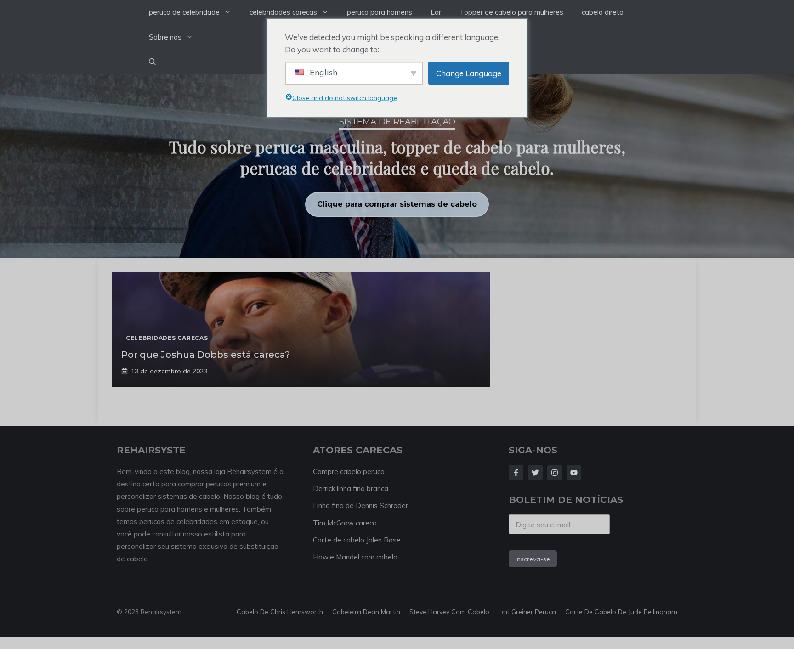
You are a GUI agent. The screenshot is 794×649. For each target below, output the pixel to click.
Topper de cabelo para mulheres (511, 12)
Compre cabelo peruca (349, 471)
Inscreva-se (533, 559)
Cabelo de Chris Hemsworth (280, 612)
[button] (152, 62)
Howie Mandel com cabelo (355, 557)
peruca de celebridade (184, 12)
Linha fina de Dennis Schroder (360, 505)
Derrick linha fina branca (350, 488)
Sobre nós (165, 37)
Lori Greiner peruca (527, 612)
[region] (397, 166)
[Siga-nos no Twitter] (535, 472)
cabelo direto (603, 12)
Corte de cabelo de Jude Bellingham (621, 612)
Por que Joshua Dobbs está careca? (205, 354)
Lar (436, 12)
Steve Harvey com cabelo (449, 612)
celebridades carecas (283, 12)
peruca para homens (379, 12)
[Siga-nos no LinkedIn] (574, 472)
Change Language (468, 73)
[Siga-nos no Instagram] (554, 472)
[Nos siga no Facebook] (516, 472)
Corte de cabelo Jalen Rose (357, 540)
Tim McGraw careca (345, 523)
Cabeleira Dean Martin (366, 612)
